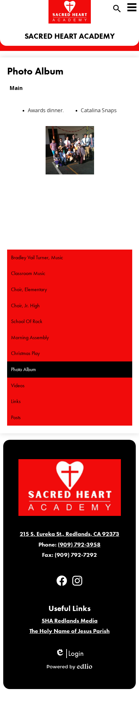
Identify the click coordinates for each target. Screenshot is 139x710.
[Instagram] (77, 580)
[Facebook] (62, 580)
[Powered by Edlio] (69, 666)
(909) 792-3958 (79, 544)
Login (69, 653)
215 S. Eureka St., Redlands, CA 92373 (69, 533)
